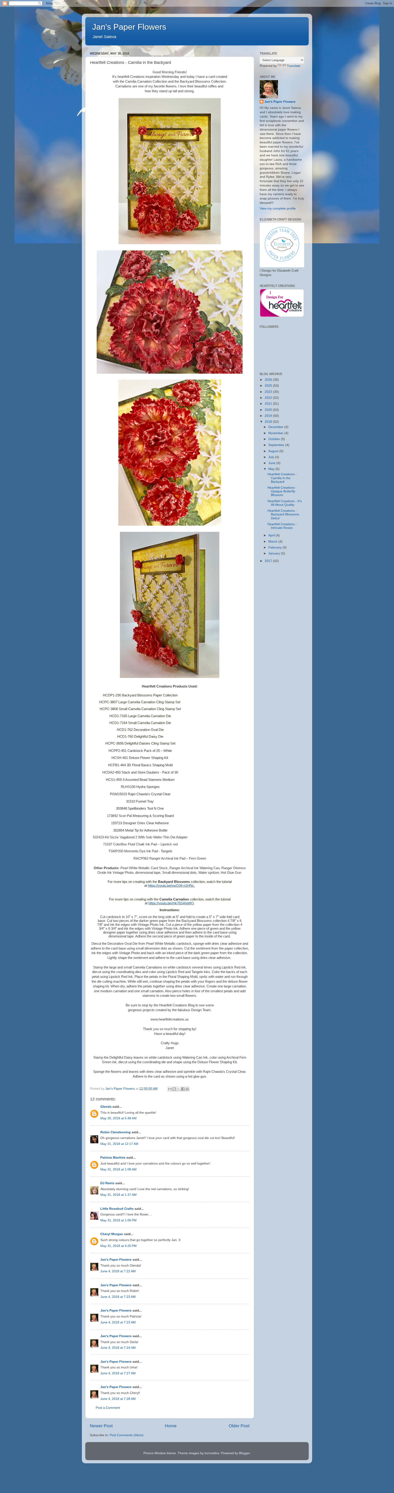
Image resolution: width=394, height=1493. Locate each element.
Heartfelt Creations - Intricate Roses (282, 526)
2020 (269, 410)
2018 (269, 421)
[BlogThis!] (174, 1089)
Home (171, 1425)
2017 (269, 561)
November (276, 433)
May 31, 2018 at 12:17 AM (119, 1144)
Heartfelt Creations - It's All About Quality (284, 502)
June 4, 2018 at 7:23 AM (118, 1297)
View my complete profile (278, 208)
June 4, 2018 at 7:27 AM (118, 1373)
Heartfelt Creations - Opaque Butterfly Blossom (282, 491)
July (271, 457)
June (272, 463)
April (272, 535)
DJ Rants (107, 1183)
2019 (269, 415)
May (271, 469)
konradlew (212, 1453)
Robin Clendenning (115, 1132)
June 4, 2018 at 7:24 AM (118, 1347)
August (273, 451)
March (273, 541)
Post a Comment (108, 1407)
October (274, 439)
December (276, 427)
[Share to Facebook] (183, 1089)
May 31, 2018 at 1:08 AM (118, 1169)
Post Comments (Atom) (126, 1435)
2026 (269, 379)
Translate (293, 66)
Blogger (244, 1453)
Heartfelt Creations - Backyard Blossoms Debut (283, 514)
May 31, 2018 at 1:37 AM (118, 1194)
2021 (269, 403)
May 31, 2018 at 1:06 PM (118, 1220)
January (274, 553)
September (276, 445)
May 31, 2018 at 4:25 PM (118, 1246)
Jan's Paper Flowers (129, 26)
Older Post (239, 1425)
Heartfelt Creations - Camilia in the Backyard (282, 477)
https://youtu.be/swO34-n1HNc (171, 885)
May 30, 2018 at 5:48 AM (118, 1118)
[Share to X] (178, 1089)
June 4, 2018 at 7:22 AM (118, 1271)
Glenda (105, 1106)
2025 (269, 385)
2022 (269, 397)
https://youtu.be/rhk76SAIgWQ (171, 903)
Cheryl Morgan (111, 1234)
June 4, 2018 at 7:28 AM (118, 1399)
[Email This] (170, 1089)
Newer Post (101, 1425)
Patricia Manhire (112, 1157)
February (275, 547)
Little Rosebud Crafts (117, 1208)
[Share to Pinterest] (187, 1089)
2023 (269, 392)
